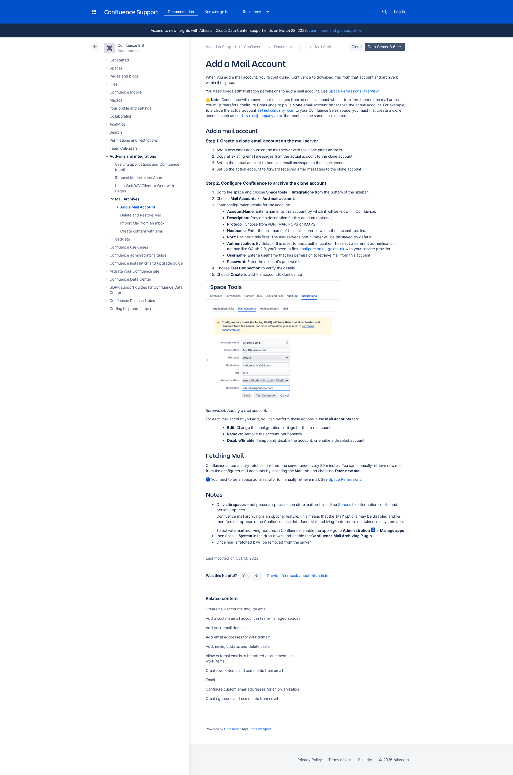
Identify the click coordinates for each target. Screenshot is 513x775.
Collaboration (121, 116)
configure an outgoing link (322, 248)
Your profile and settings (130, 108)
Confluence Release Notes (132, 300)
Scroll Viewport (259, 729)
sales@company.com (275, 110)
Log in (399, 11)
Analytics (117, 124)
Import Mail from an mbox (142, 223)
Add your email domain (226, 627)
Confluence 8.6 (131, 45)
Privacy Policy (309, 759)
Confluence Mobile (126, 92)
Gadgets (122, 239)
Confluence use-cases (129, 247)
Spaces (116, 68)
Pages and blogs (124, 76)
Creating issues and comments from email (242, 698)
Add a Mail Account (137, 207)
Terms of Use (339, 759)
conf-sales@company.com (258, 116)
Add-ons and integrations (133, 156)
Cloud (357, 46)
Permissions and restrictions (134, 140)
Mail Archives (127, 199)
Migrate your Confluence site (134, 271)
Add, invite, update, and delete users (238, 646)
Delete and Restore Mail (140, 215)
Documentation (181, 11)
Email (210, 679)
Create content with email (142, 231)
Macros (116, 100)
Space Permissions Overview (354, 91)
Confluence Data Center (130, 279)
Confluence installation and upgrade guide (146, 263)
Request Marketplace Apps (138, 177)
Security (365, 759)
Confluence (232, 729)
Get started (119, 60)
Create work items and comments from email (244, 670)
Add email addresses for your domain (238, 637)
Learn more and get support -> (335, 30)
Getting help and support (131, 308)
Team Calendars (124, 148)
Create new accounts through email (236, 609)
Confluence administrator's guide (138, 255)
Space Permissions (345, 479)
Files (113, 84)
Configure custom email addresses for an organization (252, 689)
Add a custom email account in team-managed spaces (253, 618)
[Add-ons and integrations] (306, 46)
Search (384, 11)
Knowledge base (219, 11)
